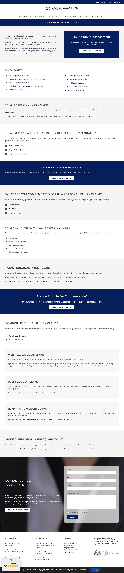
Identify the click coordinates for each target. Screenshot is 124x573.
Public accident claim (77, 83)
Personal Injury (69, 545)
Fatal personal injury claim (17, 89)
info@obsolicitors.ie (16, 551)
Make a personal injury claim (77, 90)
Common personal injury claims (78, 76)
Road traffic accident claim (78, 86)
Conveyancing (69, 552)
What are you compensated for (19, 82)
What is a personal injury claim (19, 76)
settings (74, 571)
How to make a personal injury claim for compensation (27, 79)
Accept (95, 570)
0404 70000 (42, 551)
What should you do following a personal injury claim (26, 86)
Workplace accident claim (78, 79)
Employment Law (70, 548)
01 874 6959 (13, 549)
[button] (62, 146)
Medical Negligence (70, 543)
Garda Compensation (71, 550)
